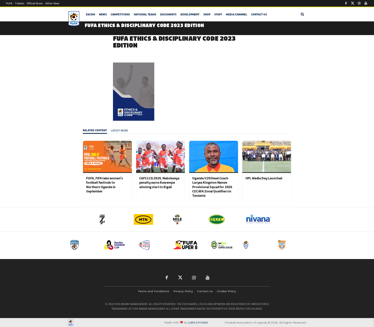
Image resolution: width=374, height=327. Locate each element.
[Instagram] (359, 3)
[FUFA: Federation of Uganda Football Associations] (74, 18)
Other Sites (52, 3)
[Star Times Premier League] (292, 245)
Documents (168, 14)
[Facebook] (346, 3)
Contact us (259, 14)
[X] (352, 3)
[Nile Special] (187, 219)
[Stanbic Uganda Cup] (118, 245)
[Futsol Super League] (222, 245)
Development (189, 14)
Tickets (19, 3)
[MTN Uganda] (150, 219)
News (103, 14)
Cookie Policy (226, 291)
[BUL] (224, 219)
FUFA (9, 3)
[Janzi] (113, 219)
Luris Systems (198, 322)
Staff (218, 14)
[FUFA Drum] (257, 245)
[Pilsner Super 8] (188, 245)
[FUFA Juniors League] (153, 245)
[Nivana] (261, 219)
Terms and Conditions (153, 291)
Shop (206, 14)
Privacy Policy (183, 291)
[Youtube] (365, 3)
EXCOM (90, 14)
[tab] (96, 131)
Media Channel (236, 14)
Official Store (34, 3)
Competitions (120, 14)
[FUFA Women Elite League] (84, 245)
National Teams (145, 14)
